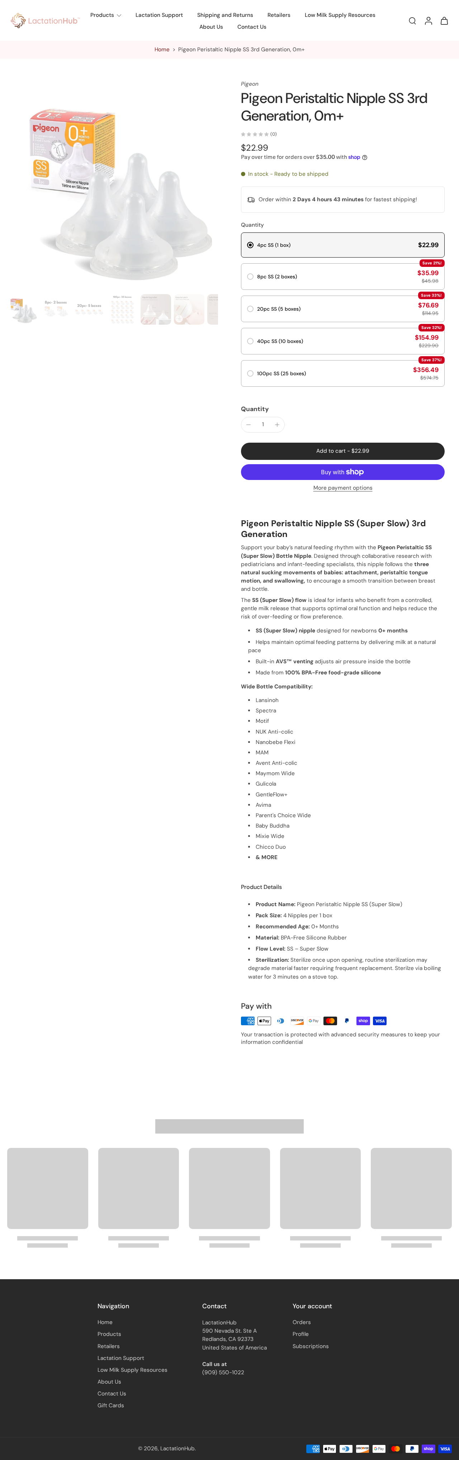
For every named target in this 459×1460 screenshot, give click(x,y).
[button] (343, 451)
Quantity (255, 409)
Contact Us (251, 26)
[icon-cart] (444, 20)
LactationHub (177, 1448)
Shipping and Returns (225, 15)
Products (102, 15)
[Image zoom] (112, 185)
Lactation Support (159, 15)
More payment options (343, 488)
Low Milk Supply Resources (340, 15)
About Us (211, 26)
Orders (302, 1322)
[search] (412, 20)
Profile (301, 1334)
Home (162, 49)
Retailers (279, 15)
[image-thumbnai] (22, 309)
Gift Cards (111, 1405)
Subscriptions (311, 1346)
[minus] (248, 425)
